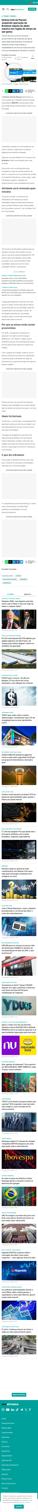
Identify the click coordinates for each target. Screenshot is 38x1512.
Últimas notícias (8, 1423)
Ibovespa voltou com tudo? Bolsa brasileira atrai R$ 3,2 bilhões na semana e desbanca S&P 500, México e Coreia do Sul (17, 280)
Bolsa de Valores (9, 579)
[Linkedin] (12, 1409)
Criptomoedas (7, 1432)
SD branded (6, 1469)
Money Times (7, 1479)
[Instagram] (3, 1409)
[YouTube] (7, 1409)
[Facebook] (30, 1409)
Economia (5, 1446)
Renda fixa (6, 1451)
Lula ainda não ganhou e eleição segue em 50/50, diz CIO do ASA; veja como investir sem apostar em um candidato (19, 292)
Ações (18, 576)
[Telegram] (21, 1409)
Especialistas (7, 1456)
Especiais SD (6, 1460)
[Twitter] (26, 1409)
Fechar (19, 1506)
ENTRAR (32, 9)
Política (4, 1442)
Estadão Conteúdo (9, 55)
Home (4, 1419)
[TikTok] (17, 1409)
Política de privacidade (10, 1493)
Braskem (23, 579)
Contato (5, 1488)
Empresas (6, 583)
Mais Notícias (19, 1395)
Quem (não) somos (9, 1483)
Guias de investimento (10, 1465)
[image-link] (19, 619)
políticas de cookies (23, 1502)
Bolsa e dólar (6, 1428)
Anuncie (5, 1474)
